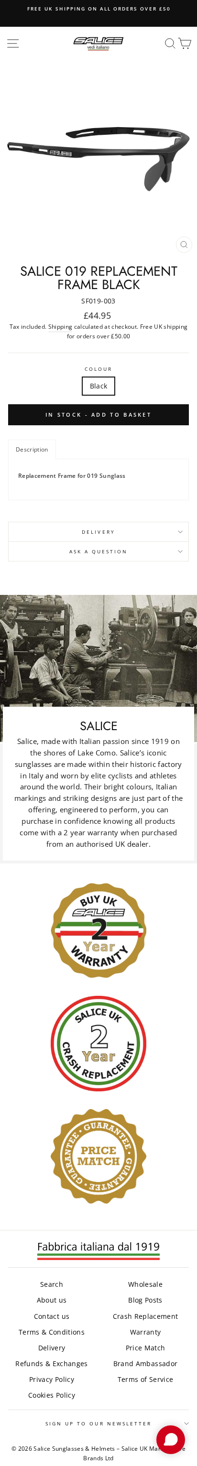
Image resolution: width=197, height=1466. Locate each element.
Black (99, 385)
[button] (32, 449)
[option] (98, 8)
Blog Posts (145, 1299)
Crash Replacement (145, 1316)
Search (51, 1284)
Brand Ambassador (145, 1363)
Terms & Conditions (52, 1332)
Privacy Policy (51, 1379)
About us (52, 1299)
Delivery (98, 531)
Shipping (60, 326)
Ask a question (98, 551)
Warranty (145, 1332)
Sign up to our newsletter (98, 1423)
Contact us (51, 1316)
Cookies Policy (51, 1395)
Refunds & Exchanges (51, 1363)
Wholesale (145, 1284)
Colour (98, 369)
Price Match (145, 1347)
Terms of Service (145, 1379)
